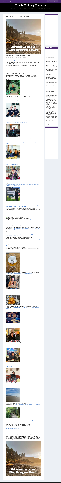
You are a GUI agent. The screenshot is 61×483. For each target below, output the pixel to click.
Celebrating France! (49, 74)
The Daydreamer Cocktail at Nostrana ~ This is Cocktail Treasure (50, 51)
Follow (15, 8)
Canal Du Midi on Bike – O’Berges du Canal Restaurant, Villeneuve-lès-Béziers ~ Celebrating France (51, 62)
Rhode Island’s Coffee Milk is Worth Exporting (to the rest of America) (51, 124)
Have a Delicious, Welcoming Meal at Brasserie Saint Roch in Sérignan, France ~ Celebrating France (51, 71)
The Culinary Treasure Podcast (30, 8)
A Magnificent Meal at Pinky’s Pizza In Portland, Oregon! (51, 120)
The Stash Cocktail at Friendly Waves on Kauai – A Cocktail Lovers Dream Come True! (51, 107)
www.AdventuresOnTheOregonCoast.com (12, 60)
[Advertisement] (51, 30)
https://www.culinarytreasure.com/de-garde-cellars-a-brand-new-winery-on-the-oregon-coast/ (20, 250)
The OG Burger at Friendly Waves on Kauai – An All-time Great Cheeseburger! (51, 96)
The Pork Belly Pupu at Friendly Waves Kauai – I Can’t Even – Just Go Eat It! (51, 103)
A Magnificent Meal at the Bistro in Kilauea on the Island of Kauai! (51, 117)
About (19, 8)
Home (11, 8)
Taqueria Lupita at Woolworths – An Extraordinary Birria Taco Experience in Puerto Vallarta (51, 58)
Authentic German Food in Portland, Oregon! (50, 88)
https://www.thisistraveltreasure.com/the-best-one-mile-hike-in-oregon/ (23, 420)
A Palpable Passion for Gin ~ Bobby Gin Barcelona (16, 1)
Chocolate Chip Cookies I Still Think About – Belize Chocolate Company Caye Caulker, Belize (51, 77)
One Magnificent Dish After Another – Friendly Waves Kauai (51, 100)
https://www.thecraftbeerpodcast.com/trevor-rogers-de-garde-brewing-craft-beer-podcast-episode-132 (22, 290)
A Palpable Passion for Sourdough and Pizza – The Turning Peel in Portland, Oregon (51, 81)
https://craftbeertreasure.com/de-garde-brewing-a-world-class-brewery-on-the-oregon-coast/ (20, 273)
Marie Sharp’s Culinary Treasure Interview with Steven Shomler (51, 85)
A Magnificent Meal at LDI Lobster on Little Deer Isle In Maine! (50, 92)
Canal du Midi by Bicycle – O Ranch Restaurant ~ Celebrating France (51, 66)
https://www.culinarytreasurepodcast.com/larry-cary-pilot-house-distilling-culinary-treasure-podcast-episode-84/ (23, 239)
